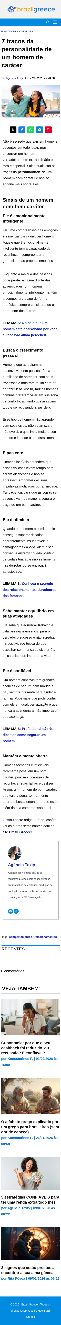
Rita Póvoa (16, 1278)
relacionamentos (45, 936)
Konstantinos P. (20, 1059)
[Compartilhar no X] (13, 129)
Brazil (14, 832)
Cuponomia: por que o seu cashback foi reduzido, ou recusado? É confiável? (25, 1048)
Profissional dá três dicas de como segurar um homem (28, 735)
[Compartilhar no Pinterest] (48, 129)
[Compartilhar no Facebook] (21, 129)
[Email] (10, 911)
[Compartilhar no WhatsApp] (30, 129)
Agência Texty (14, 78)
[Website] (16, 911)
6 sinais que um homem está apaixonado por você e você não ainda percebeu (30, 329)
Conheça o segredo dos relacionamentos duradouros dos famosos (29, 590)
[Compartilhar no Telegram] (39, 129)
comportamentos (20, 936)
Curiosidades (26, 31)
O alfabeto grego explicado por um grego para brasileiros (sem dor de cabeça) (30, 1127)
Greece (25, 832)
